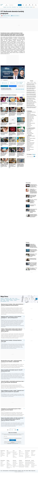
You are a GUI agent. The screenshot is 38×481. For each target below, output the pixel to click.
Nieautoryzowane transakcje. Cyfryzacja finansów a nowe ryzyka (31, 90)
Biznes (13, 298)
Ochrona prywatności (6, 470)
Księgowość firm (3, 450)
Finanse (16, 298)
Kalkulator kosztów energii (30, 118)
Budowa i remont (33, 454)
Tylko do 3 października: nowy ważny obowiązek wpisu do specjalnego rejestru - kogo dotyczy (31, 107)
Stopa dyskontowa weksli (30, 149)
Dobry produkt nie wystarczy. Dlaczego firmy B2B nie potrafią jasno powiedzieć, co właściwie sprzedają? (31, 105)
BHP (7, 455)
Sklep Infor (14, 456)
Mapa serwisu (33, 470)
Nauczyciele (8, 463)
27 (31, 156)
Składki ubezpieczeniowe (28, 463)
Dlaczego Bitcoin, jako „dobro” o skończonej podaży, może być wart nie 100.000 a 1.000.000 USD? (31, 92)
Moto (19, 454)
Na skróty (32, 460)
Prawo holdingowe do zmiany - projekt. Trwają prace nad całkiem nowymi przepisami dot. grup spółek (31, 99)
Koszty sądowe (29, 131)
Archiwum (32, 462)
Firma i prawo (28, 182)
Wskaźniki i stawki (27, 460)
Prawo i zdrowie (15, 457)
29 (34, 156)
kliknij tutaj (17, 443)
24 (27, 156)
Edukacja (8, 460)
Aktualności (9, 9)
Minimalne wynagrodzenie (28, 462)
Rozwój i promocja (3, 464)
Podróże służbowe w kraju (28, 461)
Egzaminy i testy (9, 464)
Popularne (28, 82)
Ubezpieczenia (8, 453)
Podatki (4, 300)
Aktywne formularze (31, 128)
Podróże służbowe (27, 464)
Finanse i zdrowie (21, 456)
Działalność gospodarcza (9, 299)
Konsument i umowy (15, 453)
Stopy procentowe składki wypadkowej (30, 141)
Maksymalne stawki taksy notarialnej (30, 148)
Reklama (29, 470)
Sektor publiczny (3, 460)
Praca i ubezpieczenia (16, 299)
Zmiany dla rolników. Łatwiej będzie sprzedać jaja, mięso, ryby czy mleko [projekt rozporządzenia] (31, 97)
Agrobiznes (7, 300)
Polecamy (27, 242)
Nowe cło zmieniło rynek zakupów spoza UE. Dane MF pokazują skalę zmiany (31, 94)
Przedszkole (8, 461)
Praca (13, 455)
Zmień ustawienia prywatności (13, 470)
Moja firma (6, 9)
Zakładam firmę (7, 298)
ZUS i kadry (2, 454)
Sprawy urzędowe (15, 454)
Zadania (1, 463)
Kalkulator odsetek (21, 464)
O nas (1, 470)
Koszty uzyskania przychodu (30, 142)
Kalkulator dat (29, 126)
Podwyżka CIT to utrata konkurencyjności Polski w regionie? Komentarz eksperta (31, 101)
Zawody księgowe (3, 455)
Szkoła (7, 462)
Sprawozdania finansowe (28, 457)
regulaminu (12, 438)
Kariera (23, 470)
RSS (24, 470)
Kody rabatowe (33, 463)
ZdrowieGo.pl (32, 461)
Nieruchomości (33, 450)
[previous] (7, 429)
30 (35, 156)
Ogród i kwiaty (33, 455)
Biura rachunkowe (27, 450)
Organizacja (2, 461)
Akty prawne (14, 460)
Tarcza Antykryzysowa (3, 301)
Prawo (1, 300)
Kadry (7, 450)
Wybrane (35, 82)
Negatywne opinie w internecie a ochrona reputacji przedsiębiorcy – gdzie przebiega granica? (31, 86)
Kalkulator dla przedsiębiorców (31, 114)
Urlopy (7, 454)
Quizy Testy (28, 150)
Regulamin (19, 470)
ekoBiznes (11, 300)
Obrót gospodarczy (3, 453)
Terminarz (30, 154)
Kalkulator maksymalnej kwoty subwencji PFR (31, 124)
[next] (17, 429)
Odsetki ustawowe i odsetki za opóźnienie (31, 136)
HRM (7, 456)
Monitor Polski (14, 462)
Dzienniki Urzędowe (15, 463)
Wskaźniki (29, 135)
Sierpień (34, 154)
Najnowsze (31, 82)
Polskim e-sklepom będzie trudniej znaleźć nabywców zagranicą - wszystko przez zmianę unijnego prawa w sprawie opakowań (31, 88)
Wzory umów (32, 464)
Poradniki (15, 300)
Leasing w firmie (3, 299)
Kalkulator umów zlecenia (30, 116)
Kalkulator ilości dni (29, 125)
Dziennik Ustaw (14, 461)
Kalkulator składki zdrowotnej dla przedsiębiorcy (31, 113)
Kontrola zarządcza (29, 132)
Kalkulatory (30, 111)
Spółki (10, 298)
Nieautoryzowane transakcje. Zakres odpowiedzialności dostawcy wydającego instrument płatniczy (31, 84)
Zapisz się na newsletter (21, 83)
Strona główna (2, 9)
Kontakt (27, 470)
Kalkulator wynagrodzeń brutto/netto (31, 115)
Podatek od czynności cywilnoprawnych (30, 145)
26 (30, 156)
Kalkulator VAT (20, 463)
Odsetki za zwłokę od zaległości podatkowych (31, 139)
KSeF (1, 456)
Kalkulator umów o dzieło (30, 117)
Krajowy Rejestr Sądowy (30, 133)
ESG (8, 301)
